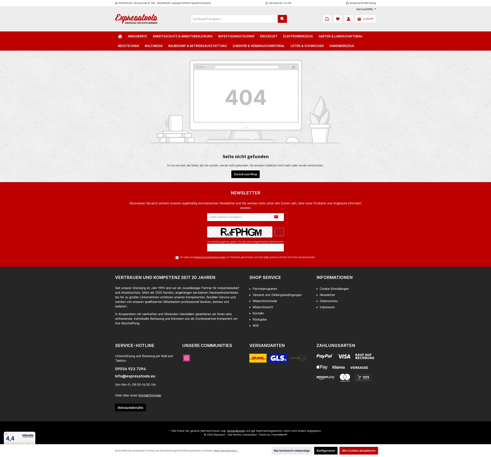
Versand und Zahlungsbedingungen (277, 295)
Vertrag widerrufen (130, 407)
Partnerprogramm (265, 289)
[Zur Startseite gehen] (136, 19)
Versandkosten (236, 430)
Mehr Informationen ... (226, 450)
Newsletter (327, 295)
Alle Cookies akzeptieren (359, 450)
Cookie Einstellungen (334, 289)
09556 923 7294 (130, 369)
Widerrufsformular (265, 301)
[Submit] (276, 217)
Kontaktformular (149, 395)
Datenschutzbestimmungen (210, 257)
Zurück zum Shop (245, 174)
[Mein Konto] (348, 19)
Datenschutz (329, 301)
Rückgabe (260, 319)
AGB (265, 257)
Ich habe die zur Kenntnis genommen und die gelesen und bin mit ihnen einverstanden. (248, 257)
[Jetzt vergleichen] (327, 19)
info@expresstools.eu (135, 376)
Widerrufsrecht (263, 307)
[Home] (120, 36)
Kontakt (258, 313)
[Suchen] (282, 19)
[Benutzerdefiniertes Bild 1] (278, 360)
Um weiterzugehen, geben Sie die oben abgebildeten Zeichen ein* (245, 241)
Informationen (334, 277)
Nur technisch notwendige (292, 450)
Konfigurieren (326, 450)
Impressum (327, 307)
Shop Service (265, 277)
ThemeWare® (279, 434)
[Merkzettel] (337, 19)
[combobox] (234, 19)
